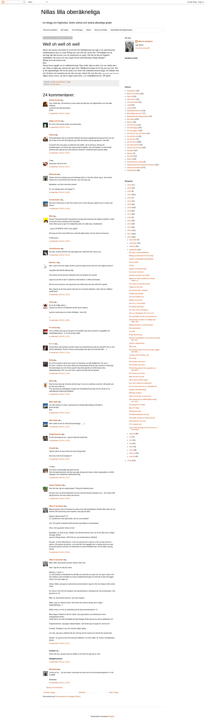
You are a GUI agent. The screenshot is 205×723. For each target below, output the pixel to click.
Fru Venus (53, 328)
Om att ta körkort (133, 145)
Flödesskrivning (135, 411)
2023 (129, 195)
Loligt (129, 105)
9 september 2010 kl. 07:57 (59, 478)
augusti (132, 434)
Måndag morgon (135, 393)
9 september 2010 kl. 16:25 (59, 662)
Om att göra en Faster (137, 405)
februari (132, 453)
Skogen (130, 153)
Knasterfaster (54, 200)
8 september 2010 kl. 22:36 (59, 394)
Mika (51, 216)
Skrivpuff (130, 156)
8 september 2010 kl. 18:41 (59, 167)
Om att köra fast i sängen (138, 290)
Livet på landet (132, 102)
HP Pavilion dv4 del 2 (137, 365)
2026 (129, 185)
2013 (129, 227)
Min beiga (64, 30)
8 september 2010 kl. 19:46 (59, 209)
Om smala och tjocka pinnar (139, 284)
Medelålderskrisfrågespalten (121, 30)
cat (50, 467)
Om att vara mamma (134, 148)
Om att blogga (77, 30)
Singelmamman (55, 434)
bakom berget (54, 100)
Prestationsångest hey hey (139, 414)
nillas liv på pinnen (56, 506)
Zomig (131, 265)
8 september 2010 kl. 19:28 (59, 192)
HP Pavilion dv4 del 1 (137, 373)
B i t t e (52, 344)
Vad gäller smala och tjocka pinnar (142, 418)
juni (130, 440)
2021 (129, 201)
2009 (129, 461)
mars (131, 450)
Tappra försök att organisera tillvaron (141, 165)
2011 (129, 234)
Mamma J (53, 262)
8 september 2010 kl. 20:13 (59, 255)
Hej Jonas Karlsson (136, 272)
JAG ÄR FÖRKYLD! (136, 297)
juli (130, 437)
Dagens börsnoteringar (138, 269)
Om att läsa (131, 139)
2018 (129, 211)
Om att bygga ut (133, 131)
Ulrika (51, 302)
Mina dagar (53, 402)
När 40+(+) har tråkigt (137, 303)
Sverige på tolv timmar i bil (139, 355)
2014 (129, 224)
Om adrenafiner (135, 328)
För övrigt (132, 358)
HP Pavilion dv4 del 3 (137, 362)
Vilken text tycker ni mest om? (140, 396)
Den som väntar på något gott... (141, 383)
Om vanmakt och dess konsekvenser (143, 316)
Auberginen (131, 91)
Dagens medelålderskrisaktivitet (141, 259)
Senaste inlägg (49, 692)
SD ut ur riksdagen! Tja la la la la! (141, 313)
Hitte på (130, 96)
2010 (129, 237)
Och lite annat (132, 125)
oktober (132, 246)
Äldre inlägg (113, 692)
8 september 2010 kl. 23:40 (59, 413)
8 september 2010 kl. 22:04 (59, 373)
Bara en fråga (134, 408)
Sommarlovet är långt (135, 162)
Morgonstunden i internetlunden (141, 325)
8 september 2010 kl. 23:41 (59, 427)
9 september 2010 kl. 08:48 (59, 499)
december (133, 240)
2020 (129, 204)
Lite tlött (132, 332)
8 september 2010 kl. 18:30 (59, 153)
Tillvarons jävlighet (50, 30)
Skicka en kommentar (54, 688)
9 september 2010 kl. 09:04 (59, 552)
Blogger (111, 716)
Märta (51, 381)
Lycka (129, 108)
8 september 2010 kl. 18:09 (59, 113)
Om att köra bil (132, 136)
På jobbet (130, 151)
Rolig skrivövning (135, 335)
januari (132, 456)
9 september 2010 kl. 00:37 (59, 459)
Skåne (88, 30)
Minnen (130, 122)
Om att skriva (55, 84)
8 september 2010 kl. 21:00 (59, 336)
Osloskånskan (55, 249)
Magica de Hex (55, 121)
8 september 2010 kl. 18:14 (59, 127)
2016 (129, 217)
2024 (129, 191)
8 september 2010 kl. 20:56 (59, 320)
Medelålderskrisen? (134, 113)
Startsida (82, 692)
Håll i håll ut (131, 99)
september (133, 250)
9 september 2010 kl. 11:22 (59, 643)
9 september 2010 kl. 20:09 (59, 683)
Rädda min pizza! (135, 300)
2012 (129, 230)
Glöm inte (132, 347)
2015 (129, 221)
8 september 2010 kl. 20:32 (59, 295)
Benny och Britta (101, 30)
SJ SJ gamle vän (135, 424)
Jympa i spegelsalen (137, 343)
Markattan (53, 174)
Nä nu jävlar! (134, 262)
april (131, 447)
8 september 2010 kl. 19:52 (59, 241)
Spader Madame (55, 485)
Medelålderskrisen (134, 111)
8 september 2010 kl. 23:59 (59, 441)
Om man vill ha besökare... (139, 310)
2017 (129, 214)
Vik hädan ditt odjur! (136, 307)
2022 (129, 198)
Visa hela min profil (142, 48)
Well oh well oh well (136, 377)
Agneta (52, 135)
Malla (51, 360)
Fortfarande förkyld (136, 294)
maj (130, 443)
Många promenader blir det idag (141, 256)
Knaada (52, 448)
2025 (129, 188)
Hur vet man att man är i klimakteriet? (143, 386)
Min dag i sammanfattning (139, 252)
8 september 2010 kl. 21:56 (59, 353)
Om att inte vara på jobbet (136, 133)
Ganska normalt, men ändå (139, 275)
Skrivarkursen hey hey (137, 421)
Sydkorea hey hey (136, 287)
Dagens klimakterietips (137, 390)
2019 (129, 208)
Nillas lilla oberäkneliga (70, 12)
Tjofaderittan (131, 170)
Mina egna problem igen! (138, 380)
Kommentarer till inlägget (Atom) (68, 696)
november (133, 243)
